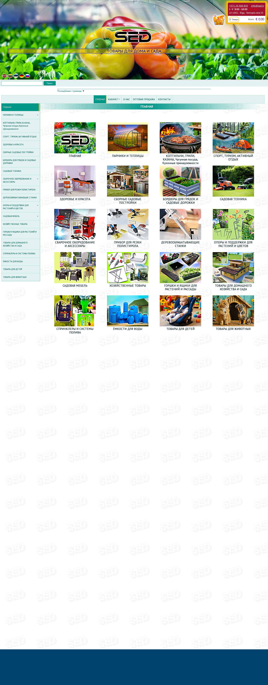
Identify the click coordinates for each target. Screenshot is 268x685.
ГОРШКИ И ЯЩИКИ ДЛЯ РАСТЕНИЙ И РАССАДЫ (20, 233)
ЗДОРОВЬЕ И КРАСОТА (13, 144)
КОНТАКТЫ (164, 99)
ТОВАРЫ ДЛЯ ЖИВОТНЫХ (15, 277)
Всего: (251, 19)
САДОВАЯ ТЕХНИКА (12, 171)
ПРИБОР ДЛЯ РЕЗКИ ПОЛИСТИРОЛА (19, 189)
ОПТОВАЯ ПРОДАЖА (144, 99)
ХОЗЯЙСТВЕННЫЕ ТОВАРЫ (15, 224)
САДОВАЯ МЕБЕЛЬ (11, 216)
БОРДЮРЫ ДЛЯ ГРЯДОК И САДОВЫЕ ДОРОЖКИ (19, 162)
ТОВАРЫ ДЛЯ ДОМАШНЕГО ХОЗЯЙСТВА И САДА (15, 244)
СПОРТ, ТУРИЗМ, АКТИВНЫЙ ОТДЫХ (19, 136)
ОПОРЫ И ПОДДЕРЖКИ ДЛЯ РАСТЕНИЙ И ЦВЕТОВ (16, 207)
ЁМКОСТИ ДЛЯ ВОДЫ (13, 261)
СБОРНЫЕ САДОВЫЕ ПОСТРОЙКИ (18, 152)
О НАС (126, 99)
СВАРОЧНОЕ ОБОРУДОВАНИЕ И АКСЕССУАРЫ (17, 180)
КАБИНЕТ (113, 99)
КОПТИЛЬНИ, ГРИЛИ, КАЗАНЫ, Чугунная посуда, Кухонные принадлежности (16, 126)
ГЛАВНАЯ (7, 107)
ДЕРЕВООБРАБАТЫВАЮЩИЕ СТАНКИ (20, 197)
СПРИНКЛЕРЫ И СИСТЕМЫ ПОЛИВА (19, 253)
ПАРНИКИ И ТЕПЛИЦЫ (13, 115)
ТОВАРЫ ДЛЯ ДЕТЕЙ (12, 269)
